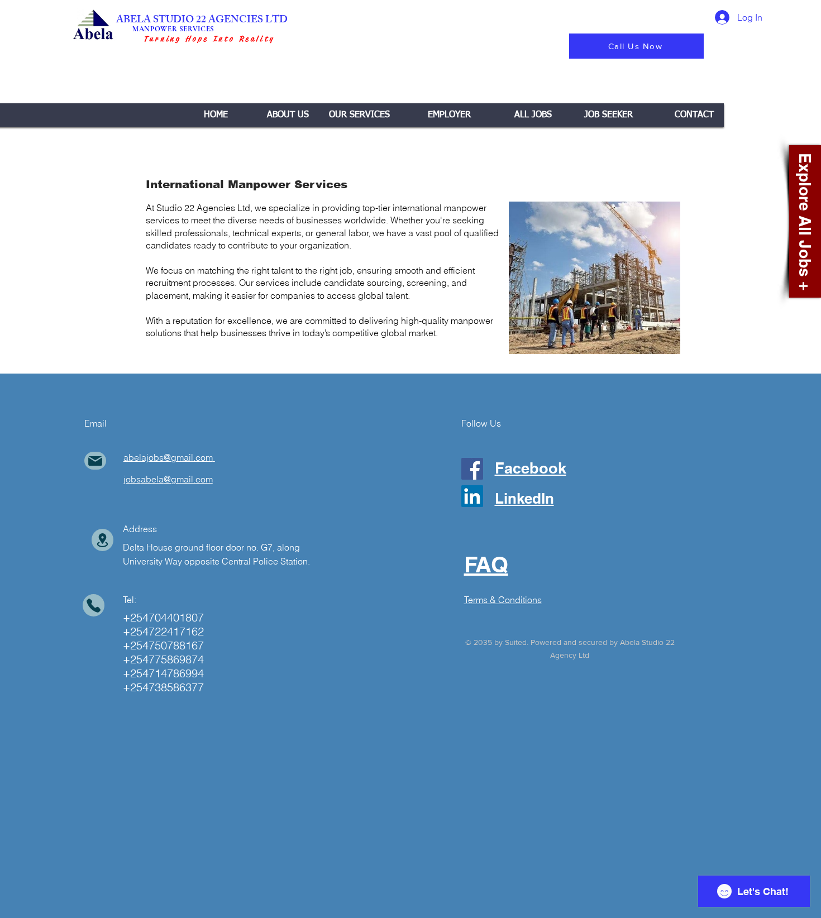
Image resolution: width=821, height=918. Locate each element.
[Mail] (95, 461)
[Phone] (93, 605)
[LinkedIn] (472, 496)
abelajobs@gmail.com (168, 457)
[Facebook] (472, 469)
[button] (359, 115)
